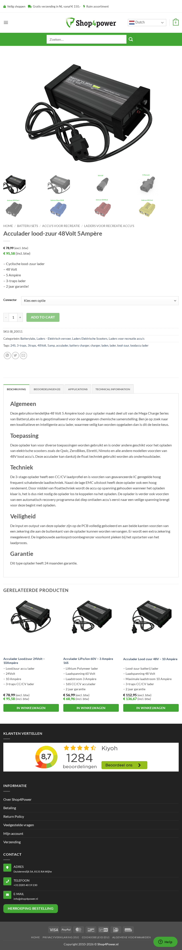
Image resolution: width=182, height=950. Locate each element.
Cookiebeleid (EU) (95, 937)
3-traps (21, 345)
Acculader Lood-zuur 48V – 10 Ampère (150, 659)
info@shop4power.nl (26, 898)
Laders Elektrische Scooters (89, 338)
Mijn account (13, 833)
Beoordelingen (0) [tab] (47, 389)
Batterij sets (27, 226)
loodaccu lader (139, 345)
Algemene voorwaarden (131, 937)
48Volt (42, 345)
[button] (5, 22)
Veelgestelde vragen (18, 825)
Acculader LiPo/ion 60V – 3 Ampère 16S (88, 661)
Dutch (140, 22)
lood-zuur (123, 345)
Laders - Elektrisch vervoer (54, 338)
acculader (62, 345)
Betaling (9, 808)
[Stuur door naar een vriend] (23, 355)
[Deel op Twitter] (15, 355)
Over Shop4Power (17, 799)
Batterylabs (27, 338)
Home (8, 226)
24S (13, 345)
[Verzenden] (131, 39)
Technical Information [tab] (112, 389)
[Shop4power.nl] (91, 22)
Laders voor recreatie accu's (109, 226)
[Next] (178, 660)
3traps (32, 345)
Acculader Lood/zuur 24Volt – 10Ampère (24, 661)
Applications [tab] (77, 389)
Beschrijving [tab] (16, 389)
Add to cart (43, 317)
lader (113, 345)
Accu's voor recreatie (61, 226)
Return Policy (13, 816)
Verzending (12, 842)
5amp (51, 345)
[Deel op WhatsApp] (7, 355)
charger (95, 345)
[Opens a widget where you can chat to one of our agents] (165, 942)
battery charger (79, 345)
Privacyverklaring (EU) (61, 937)
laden (104, 345)
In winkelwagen (31, 708)
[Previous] (3, 660)
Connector (10, 300)
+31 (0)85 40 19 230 (25, 885)
